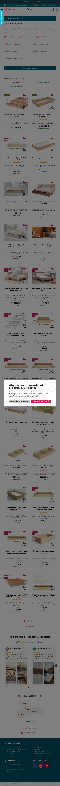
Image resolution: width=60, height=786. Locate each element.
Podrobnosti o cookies (33, 396)
